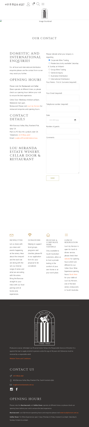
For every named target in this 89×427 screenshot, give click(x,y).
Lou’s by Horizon (33, 106)
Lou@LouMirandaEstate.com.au (26, 138)
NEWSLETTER (16, 240)
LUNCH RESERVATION (71, 241)
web (66, 258)
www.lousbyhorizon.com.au (69, 413)
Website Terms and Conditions (20, 358)
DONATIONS (34, 240)
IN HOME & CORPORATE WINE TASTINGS (52, 243)
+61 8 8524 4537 (14, 4)
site (68, 258)
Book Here (73, 274)
